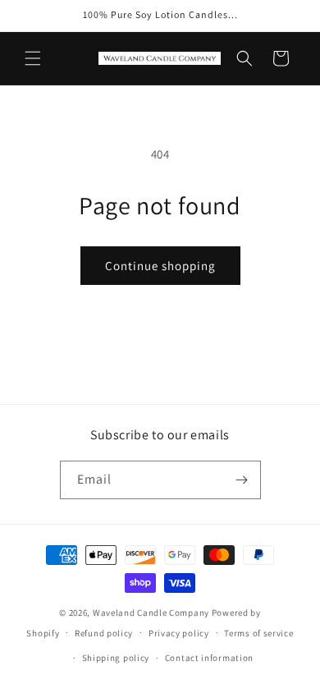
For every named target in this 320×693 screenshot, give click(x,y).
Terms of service (258, 633)
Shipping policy (116, 657)
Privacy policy (179, 633)
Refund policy (104, 633)
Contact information (209, 657)
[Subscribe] (242, 480)
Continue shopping (160, 265)
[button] (33, 58)
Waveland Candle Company (151, 612)
